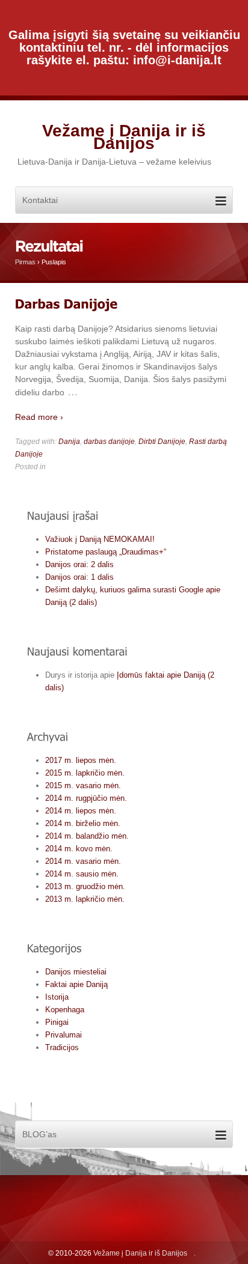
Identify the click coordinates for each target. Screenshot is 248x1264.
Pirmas (25, 262)
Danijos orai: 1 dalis (79, 577)
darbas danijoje (109, 441)
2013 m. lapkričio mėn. (85, 899)
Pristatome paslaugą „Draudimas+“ (105, 551)
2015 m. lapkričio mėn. (85, 772)
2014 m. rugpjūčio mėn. (86, 798)
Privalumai (63, 1034)
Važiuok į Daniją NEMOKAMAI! (100, 539)
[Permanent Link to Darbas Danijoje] (66, 304)
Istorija (57, 996)
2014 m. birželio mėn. (82, 823)
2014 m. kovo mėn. (79, 848)
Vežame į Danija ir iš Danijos (124, 137)
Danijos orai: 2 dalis (79, 564)
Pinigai (57, 1022)
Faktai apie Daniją (76, 984)
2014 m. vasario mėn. (83, 861)
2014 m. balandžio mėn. (87, 835)
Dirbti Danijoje (161, 441)
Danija (69, 441)
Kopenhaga (64, 1009)
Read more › (39, 417)
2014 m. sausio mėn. (82, 873)
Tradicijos (62, 1047)
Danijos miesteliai (76, 971)
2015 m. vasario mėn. (83, 785)
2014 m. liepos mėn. (80, 810)
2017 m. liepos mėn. (80, 760)
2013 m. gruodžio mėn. (85, 886)
